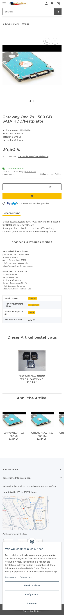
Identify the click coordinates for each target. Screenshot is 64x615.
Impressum (10, 577)
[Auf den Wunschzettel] (55, 41)
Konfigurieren (32, 594)
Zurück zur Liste (12, 23)
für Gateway (34, 305)
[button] (46, 3)
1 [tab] (30, 101)
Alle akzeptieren (32, 585)
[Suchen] (58, 11)
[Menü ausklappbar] (4, 2)
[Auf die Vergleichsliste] (46, 41)
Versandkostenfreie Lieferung (33, 156)
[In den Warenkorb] (4, 33)
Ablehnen (32, 603)
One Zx (17, 136)
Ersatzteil (32, 298)
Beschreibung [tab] (11, 213)
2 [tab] (33, 101)
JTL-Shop (37, 611)
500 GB (31, 313)
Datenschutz (26, 577)
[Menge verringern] (6, 187)
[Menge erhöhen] (58, 187)
